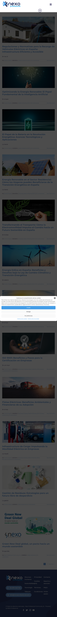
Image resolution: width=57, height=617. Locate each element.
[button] (55, 298)
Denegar (28, 311)
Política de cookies (22, 318)
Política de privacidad (33, 318)
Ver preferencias (29, 315)
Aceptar (28, 307)
